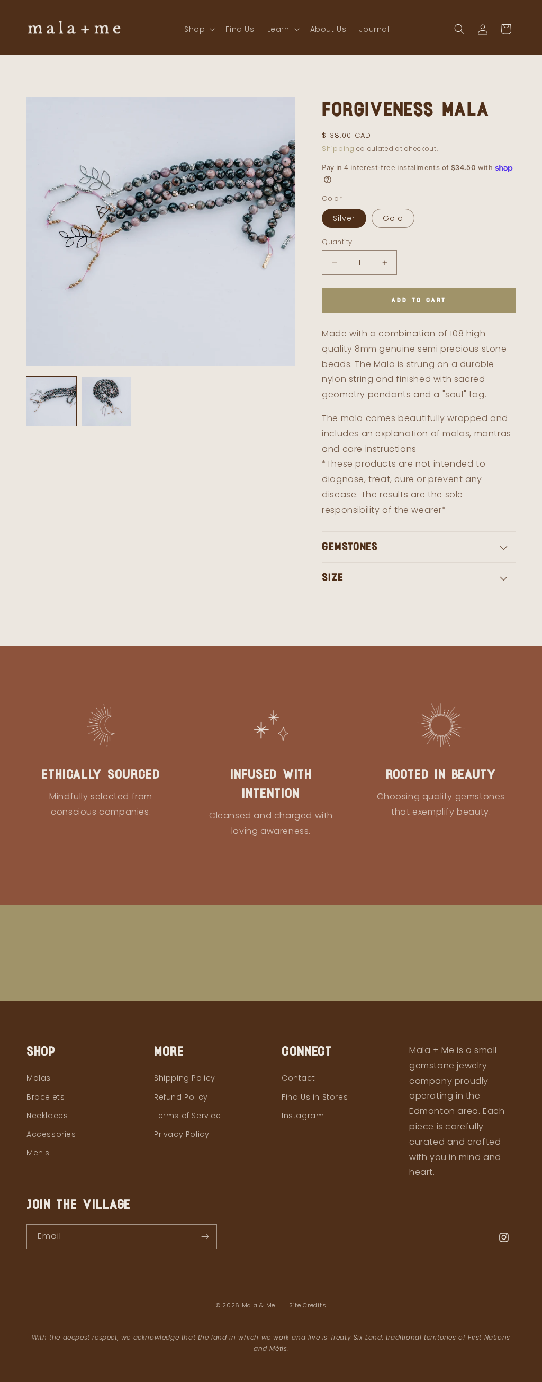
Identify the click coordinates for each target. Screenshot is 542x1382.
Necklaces (47, 1115)
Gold (393, 218)
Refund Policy (181, 1097)
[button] (198, 29)
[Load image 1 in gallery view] (51, 401)
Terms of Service (187, 1115)
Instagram (303, 1115)
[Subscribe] (204, 1236)
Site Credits (307, 1305)
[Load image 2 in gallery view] (106, 401)
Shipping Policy (184, 1078)
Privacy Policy (181, 1134)
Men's (38, 1152)
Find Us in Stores (315, 1097)
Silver (344, 218)
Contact (298, 1078)
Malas (38, 1078)
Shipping (338, 148)
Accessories (51, 1134)
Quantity (337, 242)
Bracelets (45, 1097)
